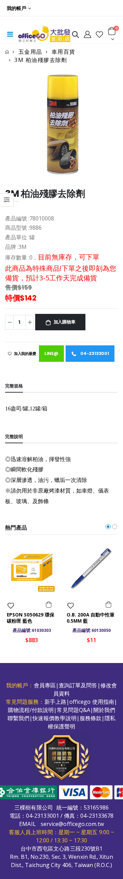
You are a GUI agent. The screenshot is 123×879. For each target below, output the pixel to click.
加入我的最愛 (25, 353)
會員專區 (45, 685)
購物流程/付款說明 (31, 710)
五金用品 (30, 51)
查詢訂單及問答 (78, 685)
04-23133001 (94, 353)
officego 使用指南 (91, 701)
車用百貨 (64, 51)
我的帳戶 (16, 8)
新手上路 (55, 701)
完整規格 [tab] (14, 386)
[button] (75, 36)
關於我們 (104, 710)
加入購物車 (65, 322)
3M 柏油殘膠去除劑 (40, 60)
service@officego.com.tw (72, 824)
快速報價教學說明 (54, 718)
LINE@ (51, 353)
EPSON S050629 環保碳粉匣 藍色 (30, 618)
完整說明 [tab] (14, 437)
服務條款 (90, 718)
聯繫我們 (18, 718)
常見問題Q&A (73, 710)
